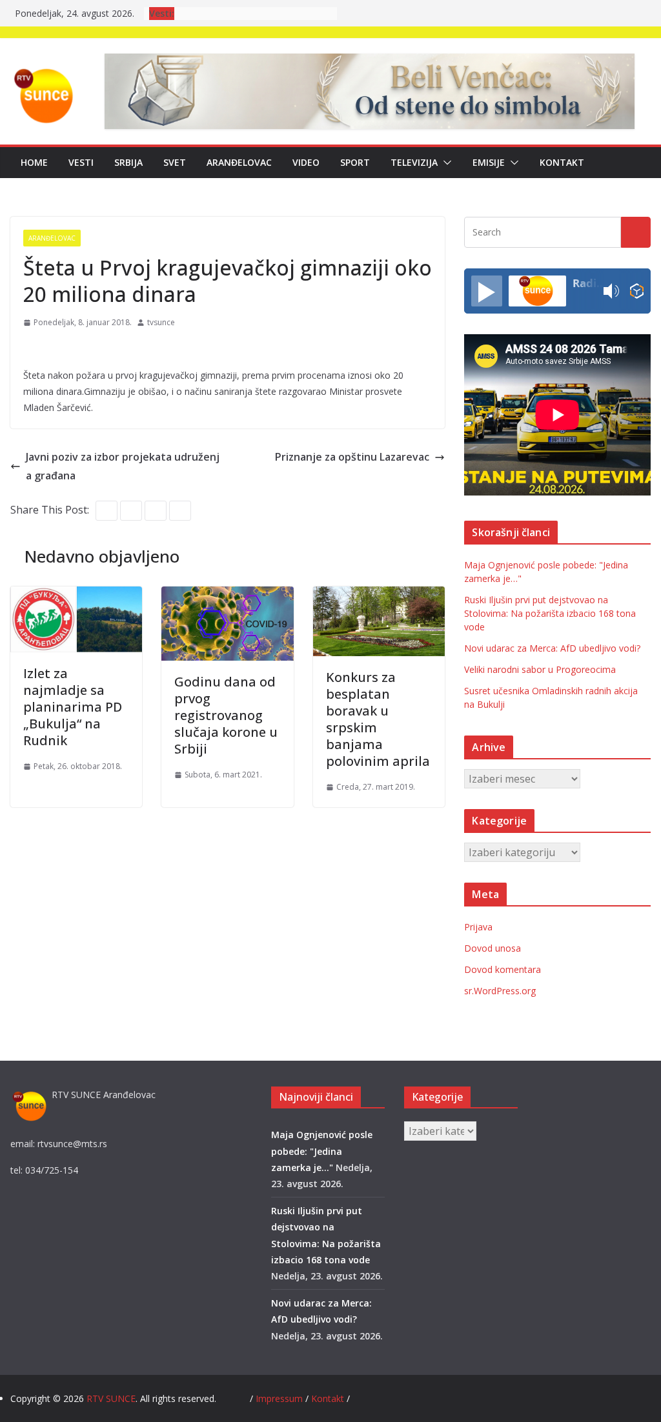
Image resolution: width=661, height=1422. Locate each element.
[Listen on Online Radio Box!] (637, 291)
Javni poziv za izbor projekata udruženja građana (122, 466)
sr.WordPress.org (500, 991)
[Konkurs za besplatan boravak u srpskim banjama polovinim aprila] (379, 595)
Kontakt (562, 162)
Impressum (280, 1398)
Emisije (489, 162)
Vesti (81, 162)
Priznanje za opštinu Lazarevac (352, 457)
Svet (174, 162)
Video (306, 162)
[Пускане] (486, 290)
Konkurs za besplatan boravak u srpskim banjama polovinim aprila (378, 719)
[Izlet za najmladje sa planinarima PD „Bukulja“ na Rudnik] (76, 595)
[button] (445, 163)
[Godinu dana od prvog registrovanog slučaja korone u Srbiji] (227, 595)
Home (34, 162)
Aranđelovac (239, 162)
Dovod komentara (502, 969)
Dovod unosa (492, 948)
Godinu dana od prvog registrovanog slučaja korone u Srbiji (226, 715)
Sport (355, 162)
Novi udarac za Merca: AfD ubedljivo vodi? (552, 648)
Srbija (128, 162)
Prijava (478, 927)
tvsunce (161, 322)
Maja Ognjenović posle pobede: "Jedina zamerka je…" (321, 1150)
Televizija (414, 162)
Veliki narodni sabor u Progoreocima (540, 669)
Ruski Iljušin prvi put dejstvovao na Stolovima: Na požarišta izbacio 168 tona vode (550, 613)
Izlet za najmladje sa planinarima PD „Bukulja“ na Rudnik (72, 707)
